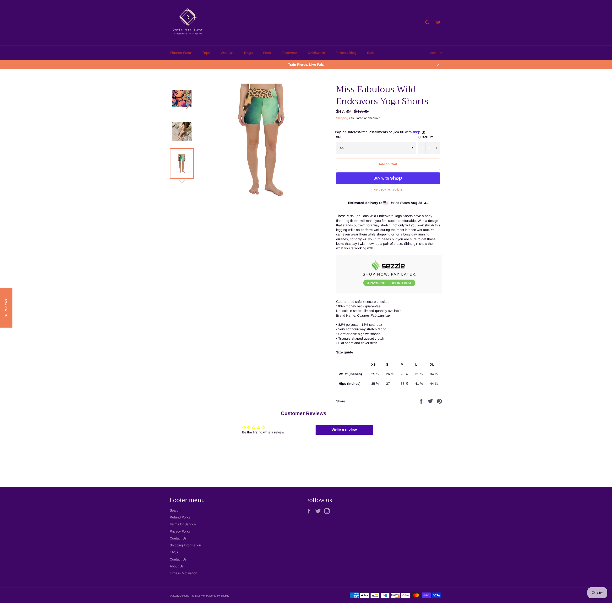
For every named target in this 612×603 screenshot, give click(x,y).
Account (436, 53)
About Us (177, 566)
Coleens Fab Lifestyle (192, 595)
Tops (206, 53)
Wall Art (227, 53)
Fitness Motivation (183, 573)
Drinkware (316, 53)
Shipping (342, 118)
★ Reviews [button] (6, 307)
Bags (248, 53)
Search (175, 510)
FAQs (174, 552)
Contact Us (178, 538)
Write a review (344, 430)
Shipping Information (185, 545)
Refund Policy (180, 517)
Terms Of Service (183, 524)
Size (339, 137)
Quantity (425, 137)
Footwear (289, 53)
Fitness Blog (345, 53)
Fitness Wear (180, 53)
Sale (370, 53)
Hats (267, 53)
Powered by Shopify (217, 595)
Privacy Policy (180, 531)
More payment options (388, 189)
